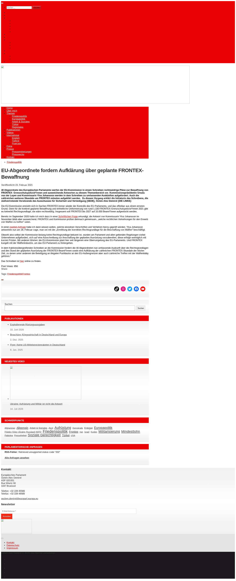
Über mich (12, 15)
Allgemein (22, 428)
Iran (81, 432)
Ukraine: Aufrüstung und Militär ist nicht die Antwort (36, 404)
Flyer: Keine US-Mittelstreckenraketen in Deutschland (37, 345)
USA (73, 436)
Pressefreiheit (20, 436)
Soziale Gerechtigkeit (44, 435)
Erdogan (88, 428)
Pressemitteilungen (22, 56)
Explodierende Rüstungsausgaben (27, 324)
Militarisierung (109, 431)
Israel (86, 432)
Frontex (26, 274)
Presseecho (18, 59)
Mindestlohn (130, 431)
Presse (10, 53)
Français (16, 48)
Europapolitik (18, 23)
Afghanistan (10, 428)
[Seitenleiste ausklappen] (2, 279)
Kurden (94, 432)
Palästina (9, 436)
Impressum (12, 548)
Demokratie (78, 428)
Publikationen (13, 34)
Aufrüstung (62, 427)
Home (10, 12)
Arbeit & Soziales (21, 26)
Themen (11, 18)
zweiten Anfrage (18, 227)
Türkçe (15, 45)
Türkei (15, 29)
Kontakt (10, 61)
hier (22, 261)
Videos (10, 37)
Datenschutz (13, 545)
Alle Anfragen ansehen (17, 458)
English (16, 42)
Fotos (9, 51)
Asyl (51, 428)
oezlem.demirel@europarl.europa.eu (19, 498)
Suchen (8, 304)
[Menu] (2, 3)
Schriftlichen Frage (68, 216)
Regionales (17, 31)
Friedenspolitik (19, 21)
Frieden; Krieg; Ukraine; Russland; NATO (23, 432)
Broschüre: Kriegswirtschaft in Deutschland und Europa (38, 334)
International (13, 40)
